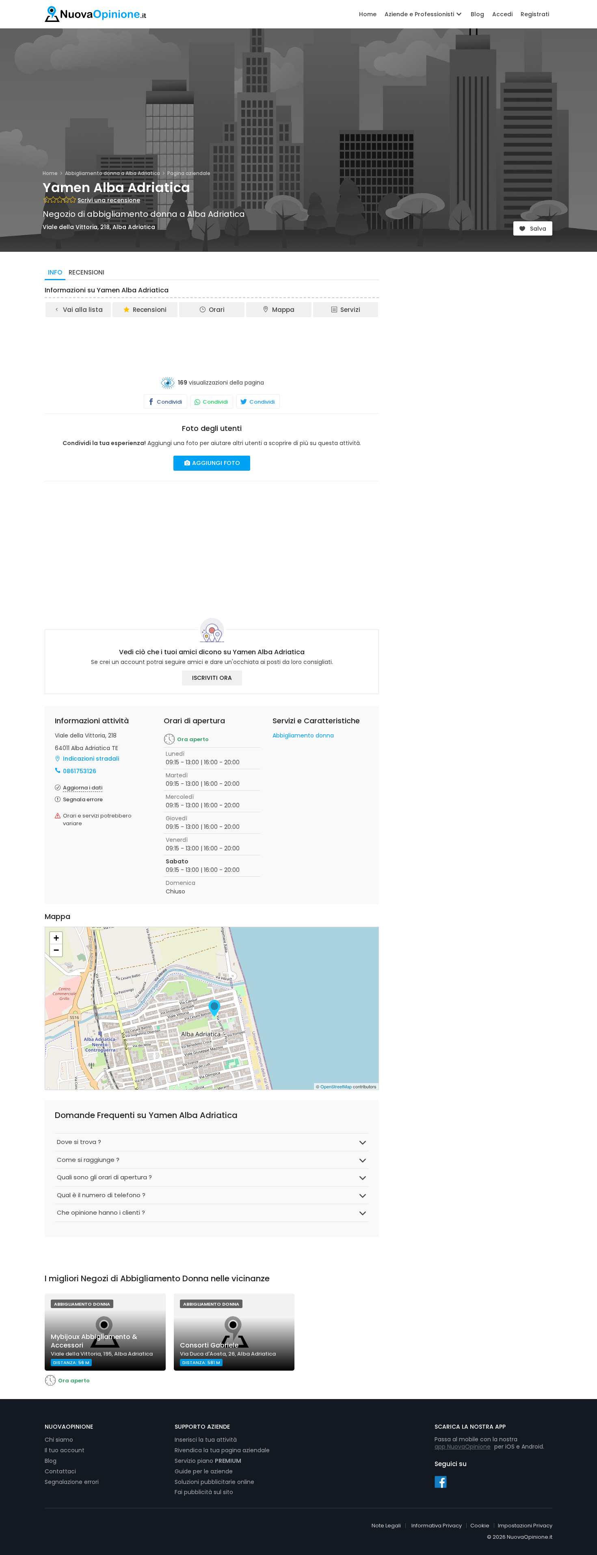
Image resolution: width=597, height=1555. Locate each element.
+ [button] (56, 938)
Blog (477, 14)
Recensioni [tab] (86, 272)
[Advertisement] (212, 340)
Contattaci (60, 1471)
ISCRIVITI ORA (212, 678)
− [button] (56, 950)
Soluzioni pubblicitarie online (214, 1482)
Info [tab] (55, 272)
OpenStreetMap (336, 1086)
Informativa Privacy (436, 1525)
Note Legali (386, 1525)
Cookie (479, 1525)
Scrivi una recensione (109, 200)
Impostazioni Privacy (525, 1525)
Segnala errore (83, 799)
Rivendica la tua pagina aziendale (222, 1450)
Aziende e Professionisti (420, 14)
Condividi (169, 402)
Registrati (535, 14)
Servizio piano (208, 1460)
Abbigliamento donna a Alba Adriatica (112, 173)
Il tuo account (64, 1450)
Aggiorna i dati (82, 788)
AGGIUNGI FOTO (215, 463)
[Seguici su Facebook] (441, 1481)
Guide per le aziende (204, 1471)
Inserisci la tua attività (206, 1439)
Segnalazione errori (72, 1482)
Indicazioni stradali (91, 759)
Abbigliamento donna (303, 735)
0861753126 (79, 771)
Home (367, 14)
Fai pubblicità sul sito (204, 1492)
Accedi (502, 14)
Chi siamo (59, 1439)
